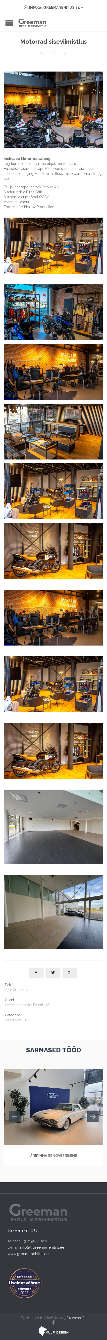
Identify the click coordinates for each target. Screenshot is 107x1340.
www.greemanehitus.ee (28, 1254)
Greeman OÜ (77, 1318)
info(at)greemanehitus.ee (42, 1247)
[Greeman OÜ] (32, 23)
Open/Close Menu (9, 22)
